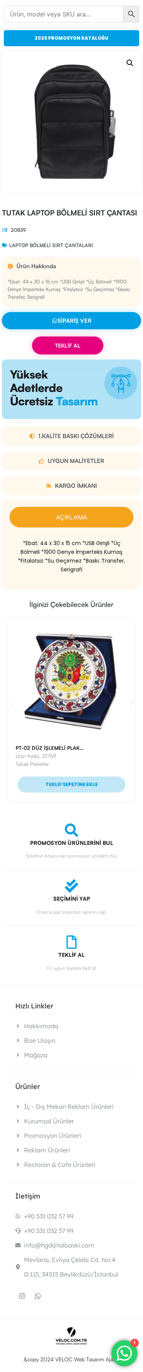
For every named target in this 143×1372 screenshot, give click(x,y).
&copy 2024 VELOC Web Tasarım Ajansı (71, 1359)
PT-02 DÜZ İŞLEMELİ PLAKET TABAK (59, 748)
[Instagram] (22, 1296)
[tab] (71, 517)
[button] (130, 63)
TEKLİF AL (67, 345)
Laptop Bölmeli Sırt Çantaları (51, 245)
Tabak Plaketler (32, 764)
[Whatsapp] (38, 1296)
